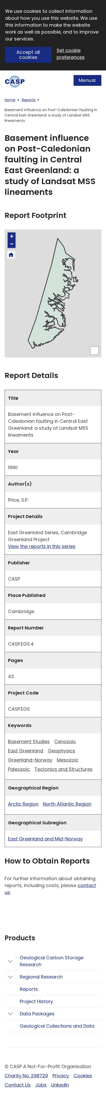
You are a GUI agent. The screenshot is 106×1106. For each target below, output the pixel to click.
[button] (11, 236)
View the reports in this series (41, 546)
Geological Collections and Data (57, 1026)
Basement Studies (29, 741)
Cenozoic (65, 741)
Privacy (60, 1075)
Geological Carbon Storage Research (51, 961)
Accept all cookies (28, 55)
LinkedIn (60, 1085)
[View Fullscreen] (94, 350)
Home (10, 99)
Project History (36, 1001)
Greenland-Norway (30, 760)
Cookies (83, 1075)
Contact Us (18, 1085)
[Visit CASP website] (15, 81)
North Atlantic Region (67, 804)
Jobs (41, 1085)
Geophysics (61, 750)
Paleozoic (19, 769)
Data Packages (37, 1013)
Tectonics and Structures (63, 769)
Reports (29, 99)
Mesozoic (67, 760)
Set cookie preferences (71, 53)
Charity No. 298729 (26, 1075)
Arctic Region (23, 804)
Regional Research (41, 977)
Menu (85, 81)
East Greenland (25, 750)
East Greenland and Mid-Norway (45, 839)
